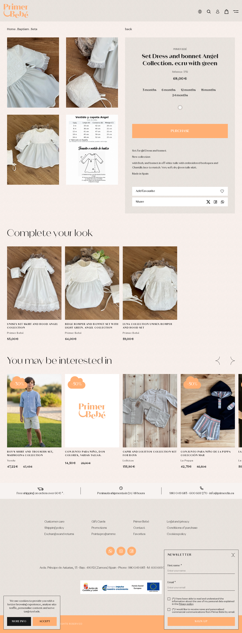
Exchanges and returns (59, 534)
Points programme (104, 534)
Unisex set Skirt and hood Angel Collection (32, 326)
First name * (175, 565)
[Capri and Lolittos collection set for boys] (150, 410)
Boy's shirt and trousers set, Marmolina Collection (30, 454)
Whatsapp (222, 202)
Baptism (23, 29)
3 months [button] (149, 90)
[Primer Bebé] (16, 11)
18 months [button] (208, 90)
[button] (180, 107)
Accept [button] (44, 621)
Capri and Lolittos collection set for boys (150, 454)
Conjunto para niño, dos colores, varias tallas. (85, 454)
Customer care (54, 521)
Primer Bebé (141, 521)
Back (128, 29)
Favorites (139, 534)
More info (19, 621)
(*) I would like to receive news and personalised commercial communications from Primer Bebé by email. (203, 610)
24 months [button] (180, 95)
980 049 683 (136, 567)
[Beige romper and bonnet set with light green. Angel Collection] (92, 283)
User (217, 11)
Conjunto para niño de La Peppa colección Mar (206, 454)
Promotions (99, 527)
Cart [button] (226, 11)
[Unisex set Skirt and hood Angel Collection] (34, 283)
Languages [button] (200, 11)
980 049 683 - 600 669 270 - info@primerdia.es (201, 493)
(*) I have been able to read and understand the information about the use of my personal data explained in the (203, 601)
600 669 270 (159, 567)
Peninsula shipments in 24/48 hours (121, 493)
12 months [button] (188, 90)
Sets (34, 29)
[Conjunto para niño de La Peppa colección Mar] (208, 410)
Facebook (215, 202)
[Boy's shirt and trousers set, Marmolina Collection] (34, 410)
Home (11, 29)
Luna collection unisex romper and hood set (147, 326)
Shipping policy (54, 527)
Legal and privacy (178, 521)
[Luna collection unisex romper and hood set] (150, 283)
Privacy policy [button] (186, 604)
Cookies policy (176, 534)
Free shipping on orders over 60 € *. (40, 493)
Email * (172, 582)
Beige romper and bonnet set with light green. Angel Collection (92, 326)
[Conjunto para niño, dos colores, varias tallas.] (92, 410)
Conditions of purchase (182, 527)
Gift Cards (98, 521)
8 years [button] (48, 438)
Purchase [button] (180, 131)
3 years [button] (20, 429)
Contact (139, 527)
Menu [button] (235, 11)
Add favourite (145, 191)
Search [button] (209, 11)
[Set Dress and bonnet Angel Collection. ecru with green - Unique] (33, 72)
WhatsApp (110, 551)
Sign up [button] (201, 621)
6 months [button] (168, 90)
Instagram (121, 551)
